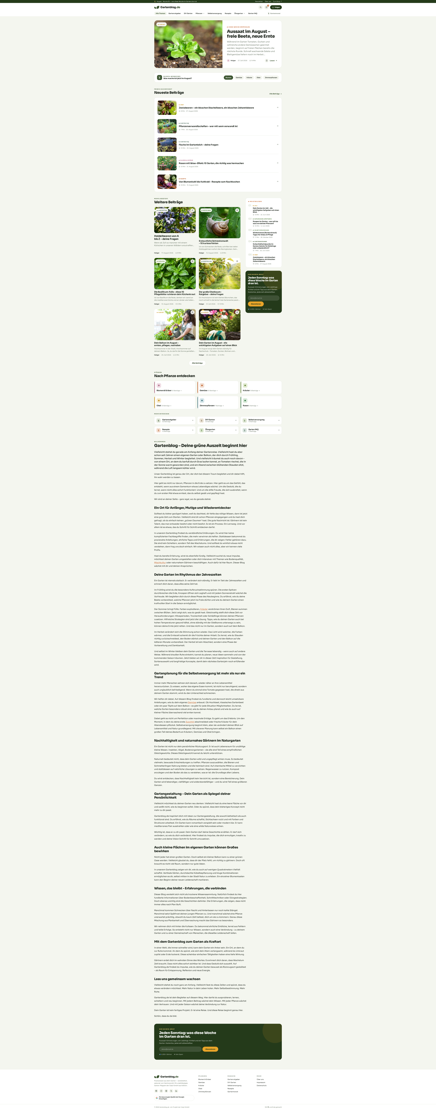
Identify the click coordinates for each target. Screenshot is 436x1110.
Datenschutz (262, 1086)
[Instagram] (161, 1091)
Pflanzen (199, 13)
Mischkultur (160, 562)
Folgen (277, 7)
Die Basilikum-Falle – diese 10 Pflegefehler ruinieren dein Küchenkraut (174, 293)
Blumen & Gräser (204, 1079)
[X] (171, 1091)
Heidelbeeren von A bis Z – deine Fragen (166, 237)
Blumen (228, 78)
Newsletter (259, 1)
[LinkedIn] (176, 1091)
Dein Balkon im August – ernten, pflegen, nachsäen (167, 344)
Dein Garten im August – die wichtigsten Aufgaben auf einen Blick (218, 344)
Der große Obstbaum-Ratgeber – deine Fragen (211, 293)
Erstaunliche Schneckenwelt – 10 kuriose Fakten (213, 242)
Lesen (272, 61)
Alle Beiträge (274, 94)
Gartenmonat (275, 13)
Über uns (268, 1)
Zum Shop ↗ (277, 1)
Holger (233, 61)
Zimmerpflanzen (271, 78)
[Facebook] (156, 1091)
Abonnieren (256, 304)
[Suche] (260, 7)
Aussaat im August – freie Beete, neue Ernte (251, 34)
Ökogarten (238, 13)
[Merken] (267, 61)
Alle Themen (160, 13)
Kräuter (249, 78)
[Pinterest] (166, 1091)
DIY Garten (188, 13)
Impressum (261, 1082)
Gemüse (239, 78)
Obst (258, 78)
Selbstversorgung (215, 13)
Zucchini (190, 722)
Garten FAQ (252, 13)
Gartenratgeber (174, 13)
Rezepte (228, 13)
